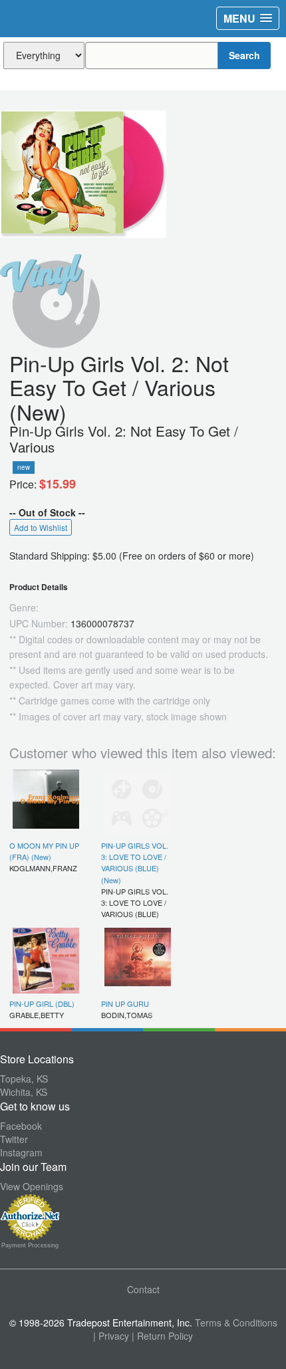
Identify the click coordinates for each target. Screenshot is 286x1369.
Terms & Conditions (236, 1322)
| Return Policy (162, 1335)
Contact (143, 1289)
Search (244, 55)
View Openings (31, 1186)
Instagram (21, 1152)
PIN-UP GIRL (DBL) (41, 1003)
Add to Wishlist (40, 527)
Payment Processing (30, 1245)
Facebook (21, 1125)
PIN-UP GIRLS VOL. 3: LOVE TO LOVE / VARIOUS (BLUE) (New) (134, 862)
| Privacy (111, 1335)
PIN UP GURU (125, 1003)
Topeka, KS (24, 1078)
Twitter (14, 1139)
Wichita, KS (23, 1092)
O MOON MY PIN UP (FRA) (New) (44, 851)
